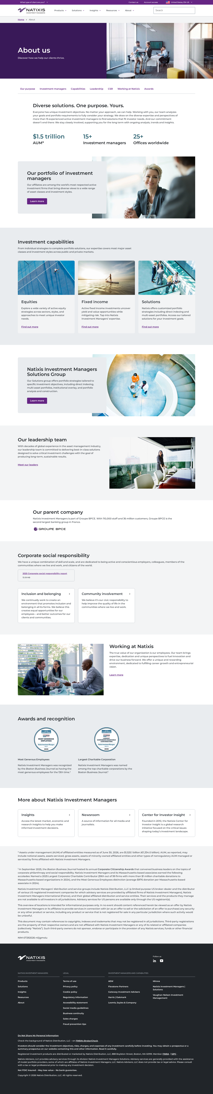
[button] (37, 201)
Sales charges (70, 1018)
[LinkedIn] (154, 961)
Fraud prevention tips (74, 1024)
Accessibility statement (75, 1002)
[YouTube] (161, 961)
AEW (110, 981)
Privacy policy (70, 986)
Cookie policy (70, 992)
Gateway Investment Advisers (124, 992)
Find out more (29, 326)
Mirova (156, 981)
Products (59, 10)
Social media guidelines (75, 1008)
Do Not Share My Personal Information (38, 1035)
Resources (111, 10)
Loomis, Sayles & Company (122, 1002)
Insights (94, 10)
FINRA (166, 1054)
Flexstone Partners (118, 986)
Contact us (133, 2)
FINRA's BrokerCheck (87, 1040)
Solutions (77, 10)
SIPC (173, 1054)
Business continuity (73, 1013)
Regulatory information (75, 997)
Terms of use (69, 981)
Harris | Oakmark (117, 997)
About (128, 10)
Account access (151, 2)
